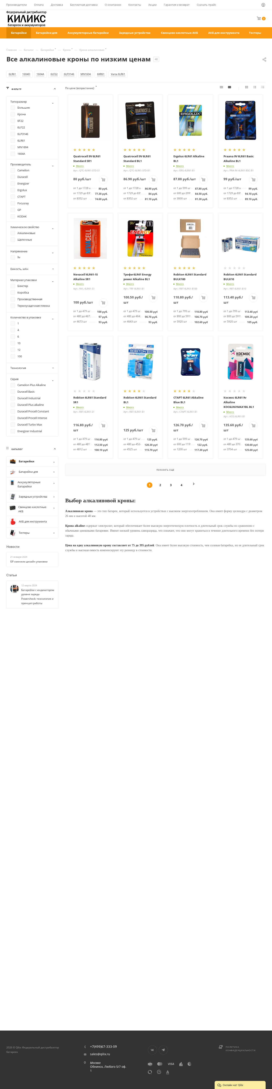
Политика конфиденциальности (240, 1048)
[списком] (255, 88)
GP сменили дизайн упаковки (29, 561)
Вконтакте (152, 1050)
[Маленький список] (222, 88)
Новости (13, 546)
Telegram (163, 1050)
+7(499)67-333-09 (103, 1046)
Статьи (11, 575)
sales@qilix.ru (100, 1054)
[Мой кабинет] (263, 5)
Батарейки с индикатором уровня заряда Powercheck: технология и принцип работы (37, 596)
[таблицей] (263, 88)
